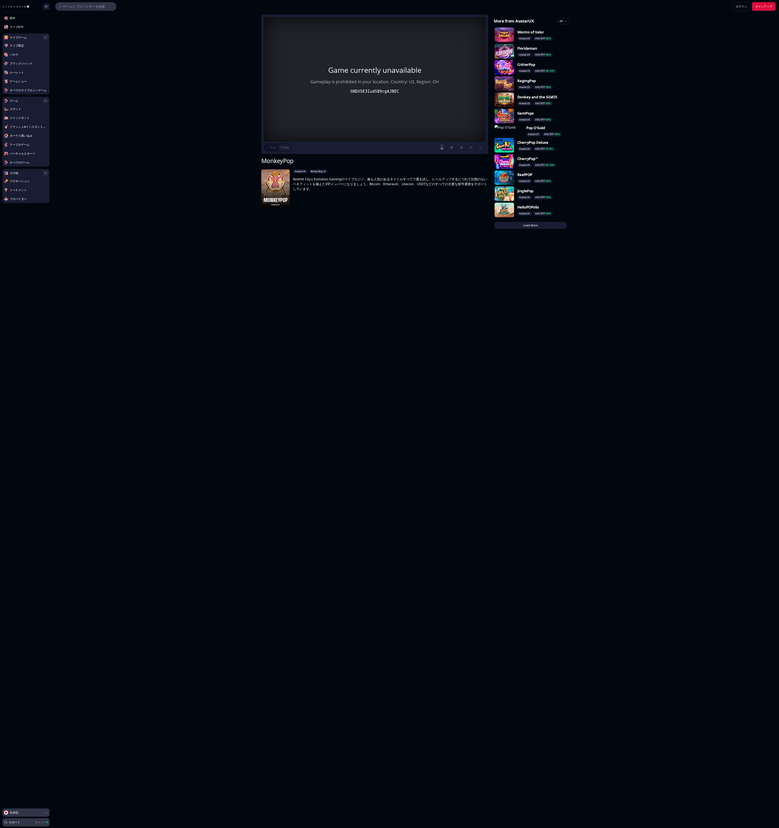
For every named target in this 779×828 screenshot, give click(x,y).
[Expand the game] (471, 147)
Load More (530, 225)
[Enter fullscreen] (481, 147)
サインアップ (763, 6)
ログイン (741, 6)
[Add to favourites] (461, 147)
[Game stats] (452, 147)
